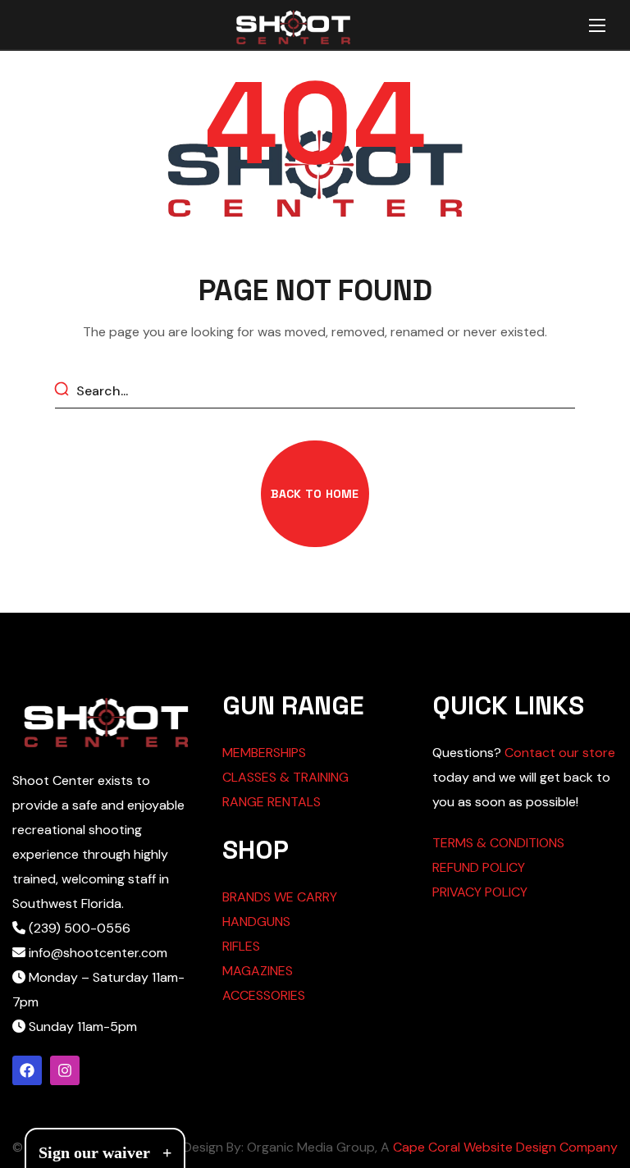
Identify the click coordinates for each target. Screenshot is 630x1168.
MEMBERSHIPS (264, 752)
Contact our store (559, 752)
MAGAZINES (257, 970)
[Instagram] (65, 1070)
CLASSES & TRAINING (285, 777)
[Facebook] (27, 1070)
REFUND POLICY (478, 867)
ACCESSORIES (263, 995)
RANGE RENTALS (271, 801)
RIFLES (241, 946)
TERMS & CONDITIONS (498, 842)
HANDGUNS (256, 921)
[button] (314, 493)
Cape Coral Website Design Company (505, 1147)
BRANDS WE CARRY (279, 897)
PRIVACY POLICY (479, 892)
